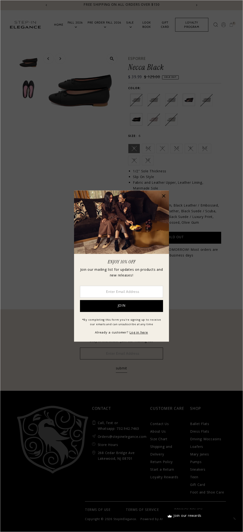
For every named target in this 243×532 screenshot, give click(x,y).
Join (122, 306)
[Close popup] (163, 196)
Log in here (139, 332)
